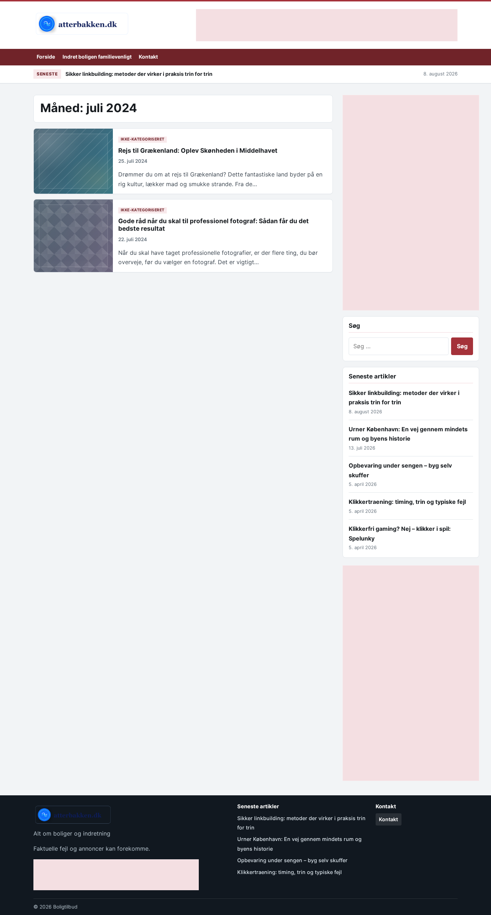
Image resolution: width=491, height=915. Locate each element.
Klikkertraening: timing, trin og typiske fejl (407, 501)
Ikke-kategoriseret (143, 139)
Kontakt (148, 57)
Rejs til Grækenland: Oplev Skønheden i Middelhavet (197, 150)
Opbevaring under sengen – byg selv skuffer (292, 860)
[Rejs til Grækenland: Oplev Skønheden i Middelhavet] (73, 161)
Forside (46, 57)
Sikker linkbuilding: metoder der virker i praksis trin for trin (138, 74)
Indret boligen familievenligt (97, 57)
